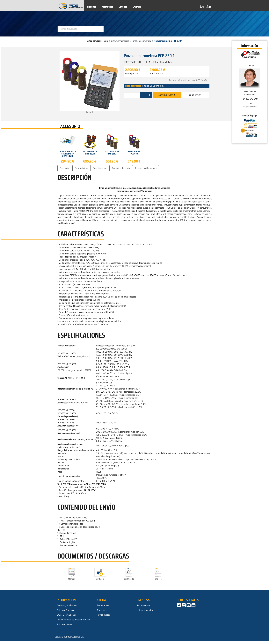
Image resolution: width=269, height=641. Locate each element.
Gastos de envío (103, 605)
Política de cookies (64, 624)
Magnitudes (107, 7)
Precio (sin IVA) (131, 73)
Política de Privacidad (65, 610)
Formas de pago (103, 615)
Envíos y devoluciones (66, 615)
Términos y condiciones (67, 605)
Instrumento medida (120, 41)
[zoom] (89, 112)
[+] (149, 95)
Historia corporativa (145, 610)
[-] (143, 95)
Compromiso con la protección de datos (73, 619)
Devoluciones (102, 610)
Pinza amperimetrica (141, 41)
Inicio (105, 41)
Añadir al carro (166, 95)
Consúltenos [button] (195, 95)
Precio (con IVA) (156, 73)
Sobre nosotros (143, 605)
